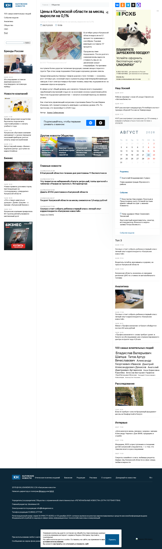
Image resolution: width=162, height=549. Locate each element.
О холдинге (106, 477)
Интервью (121, 422)
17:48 (10, 117)
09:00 (11, 77)
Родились (124, 171)
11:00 (121, 453)
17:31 (121, 114)
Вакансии (68, 477)
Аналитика (8, 21)
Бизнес (8, 158)
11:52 (121, 440)
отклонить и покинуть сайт (77, 544)
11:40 (121, 427)
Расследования (124, 383)
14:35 (121, 332)
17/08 (117, 409)
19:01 (121, 103)
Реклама (93, 477)
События (123, 192)
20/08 (6, 144)
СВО (6, 29)
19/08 (6, 184)
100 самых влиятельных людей (17, 13)
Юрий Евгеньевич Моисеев (126, 375)
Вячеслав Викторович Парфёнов (140, 372)
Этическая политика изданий (47, 477)
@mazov (42, 491)
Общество (8, 25)
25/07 (117, 440)
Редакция (81, 477)
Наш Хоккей (122, 88)
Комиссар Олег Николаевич (132, 377)
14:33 (122, 269)
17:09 (122, 245)
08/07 (117, 453)
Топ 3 (118, 240)
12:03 (10, 184)
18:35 (10, 198)
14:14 (10, 144)
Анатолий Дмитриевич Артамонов (136, 368)
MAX (52, 491)
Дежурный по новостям (126, 477)
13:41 (10, 209)
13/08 (6, 209)
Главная (45, 5)
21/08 (6, 117)
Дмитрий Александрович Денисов (134, 365)
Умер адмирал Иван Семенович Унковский (134, 215)
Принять (112, 539)
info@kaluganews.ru (45, 508)
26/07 (117, 427)
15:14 (121, 258)
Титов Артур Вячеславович (130, 358)
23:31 (121, 93)
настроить (57, 544)
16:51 (121, 323)
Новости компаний (16, 93)
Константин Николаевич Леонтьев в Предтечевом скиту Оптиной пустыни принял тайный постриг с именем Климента (136, 202)
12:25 (121, 409)
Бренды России (13, 51)
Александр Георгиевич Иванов (133, 362)
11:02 (10, 130)
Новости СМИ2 (47, 215)
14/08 (6, 198)
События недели (11, 17)
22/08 (6, 77)
